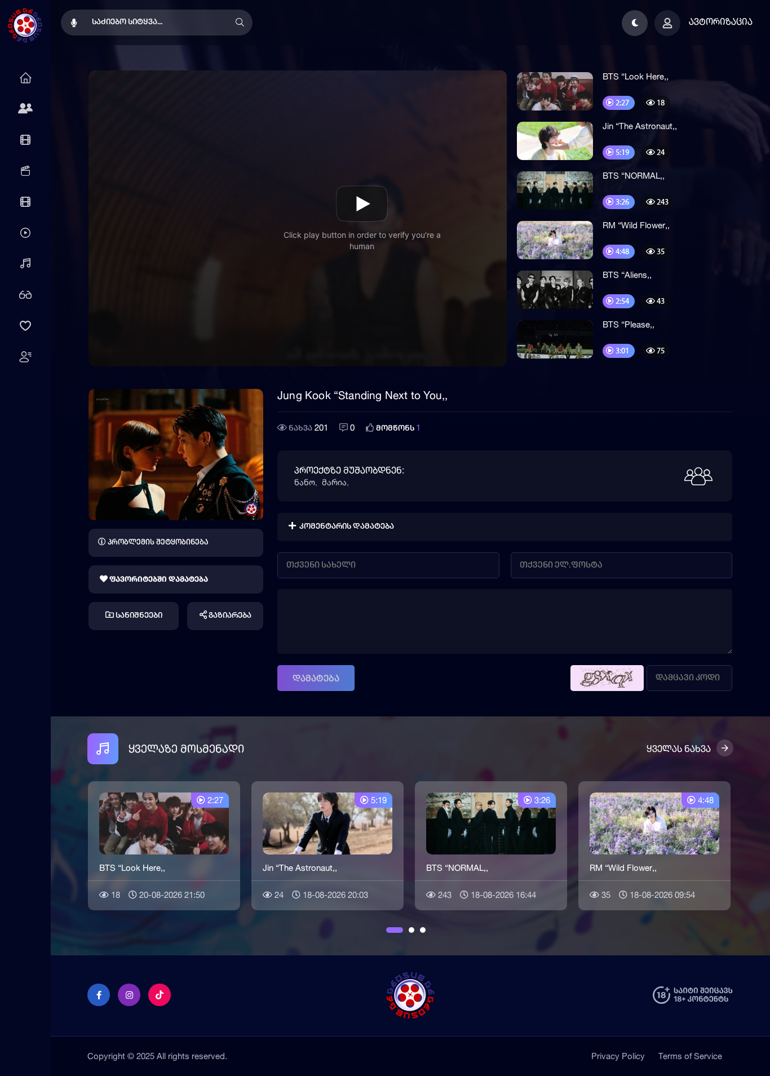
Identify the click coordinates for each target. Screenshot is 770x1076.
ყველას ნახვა (679, 748)
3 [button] (423, 930)
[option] (164, 844)
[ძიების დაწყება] (240, 23)
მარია (334, 482)
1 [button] (389, 930)
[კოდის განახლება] (607, 678)
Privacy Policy (618, 1056)
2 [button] (411, 930)
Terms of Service (690, 1056)
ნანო (304, 482)
